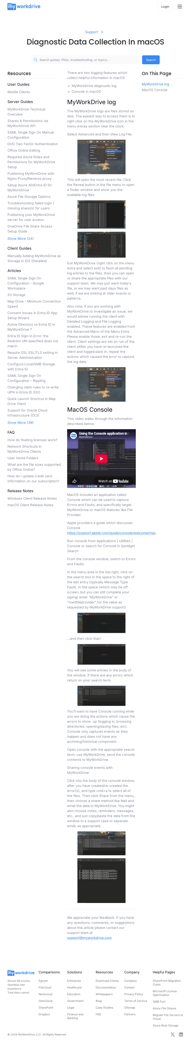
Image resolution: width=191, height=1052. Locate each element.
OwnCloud (45, 1001)
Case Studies (104, 1007)
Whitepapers (104, 994)
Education (73, 994)
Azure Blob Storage (166, 1025)
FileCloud (45, 987)
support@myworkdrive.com (89, 938)
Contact (129, 987)
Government (75, 1001)
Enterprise (74, 981)
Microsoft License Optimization (165, 993)
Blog (99, 1001)
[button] (180, 6)
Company (130, 981)
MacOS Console (154, 90)
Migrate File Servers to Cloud (168, 1017)
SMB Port (159, 1001)
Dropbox (44, 1014)
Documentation (106, 987)
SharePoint (46, 1007)
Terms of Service (135, 1001)
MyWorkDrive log (155, 84)
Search (151, 60)
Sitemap (129, 1007)
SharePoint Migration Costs (167, 982)
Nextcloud (45, 994)
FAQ (98, 1014)
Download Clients (107, 981)
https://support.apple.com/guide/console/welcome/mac (111, 533)
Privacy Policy (133, 994)
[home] (23, 6)
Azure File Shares (164, 1008)
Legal (70, 1007)
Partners (130, 1014)
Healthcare (74, 987)
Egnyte (43, 981)
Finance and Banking (75, 1016)
